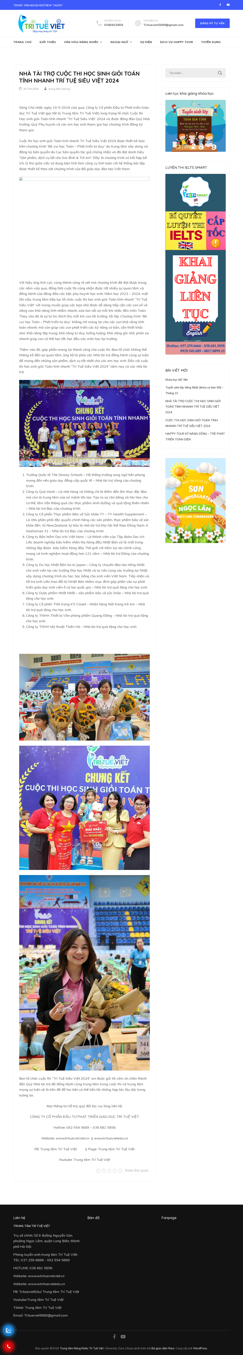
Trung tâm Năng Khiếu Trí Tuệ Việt (81, 1348)
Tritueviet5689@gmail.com (163, 25)
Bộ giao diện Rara (162, 1348)
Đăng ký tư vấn (212, 23)
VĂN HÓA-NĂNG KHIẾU (81, 42)
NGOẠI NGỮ (119, 42)
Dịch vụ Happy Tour (176, 42)
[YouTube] (228, 4)
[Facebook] (220, 4)
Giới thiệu (47, 42)
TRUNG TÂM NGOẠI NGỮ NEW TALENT (38, 5)
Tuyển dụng (211, 42)
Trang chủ (22, 42)
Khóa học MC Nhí (176, 379)
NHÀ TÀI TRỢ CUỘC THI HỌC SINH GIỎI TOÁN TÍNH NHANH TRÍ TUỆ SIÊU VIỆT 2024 (193, 406)
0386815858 (113, 25)
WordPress (200, 1348)
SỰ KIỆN (146, 42)
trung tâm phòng (59, 89)
